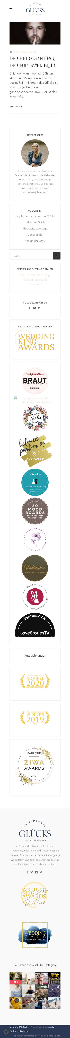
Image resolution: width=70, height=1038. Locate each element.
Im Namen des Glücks (38, 1027)
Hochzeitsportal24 (35, 279)
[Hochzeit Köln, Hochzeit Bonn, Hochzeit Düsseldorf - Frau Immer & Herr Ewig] (35, 495)
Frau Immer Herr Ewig (35, 275)
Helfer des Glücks (25, 52)
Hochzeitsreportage (35, 228)
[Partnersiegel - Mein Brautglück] (35, 552)
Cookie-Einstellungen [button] (49, 1035)
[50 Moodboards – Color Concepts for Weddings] (35, 523)
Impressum (18, 1035)
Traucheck (35, 284)
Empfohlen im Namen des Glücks (35, 216)
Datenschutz (31, 1035)
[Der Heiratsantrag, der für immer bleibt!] (35, 32)
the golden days (35, 240)
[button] (6, 1032)
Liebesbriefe (35, 234)
